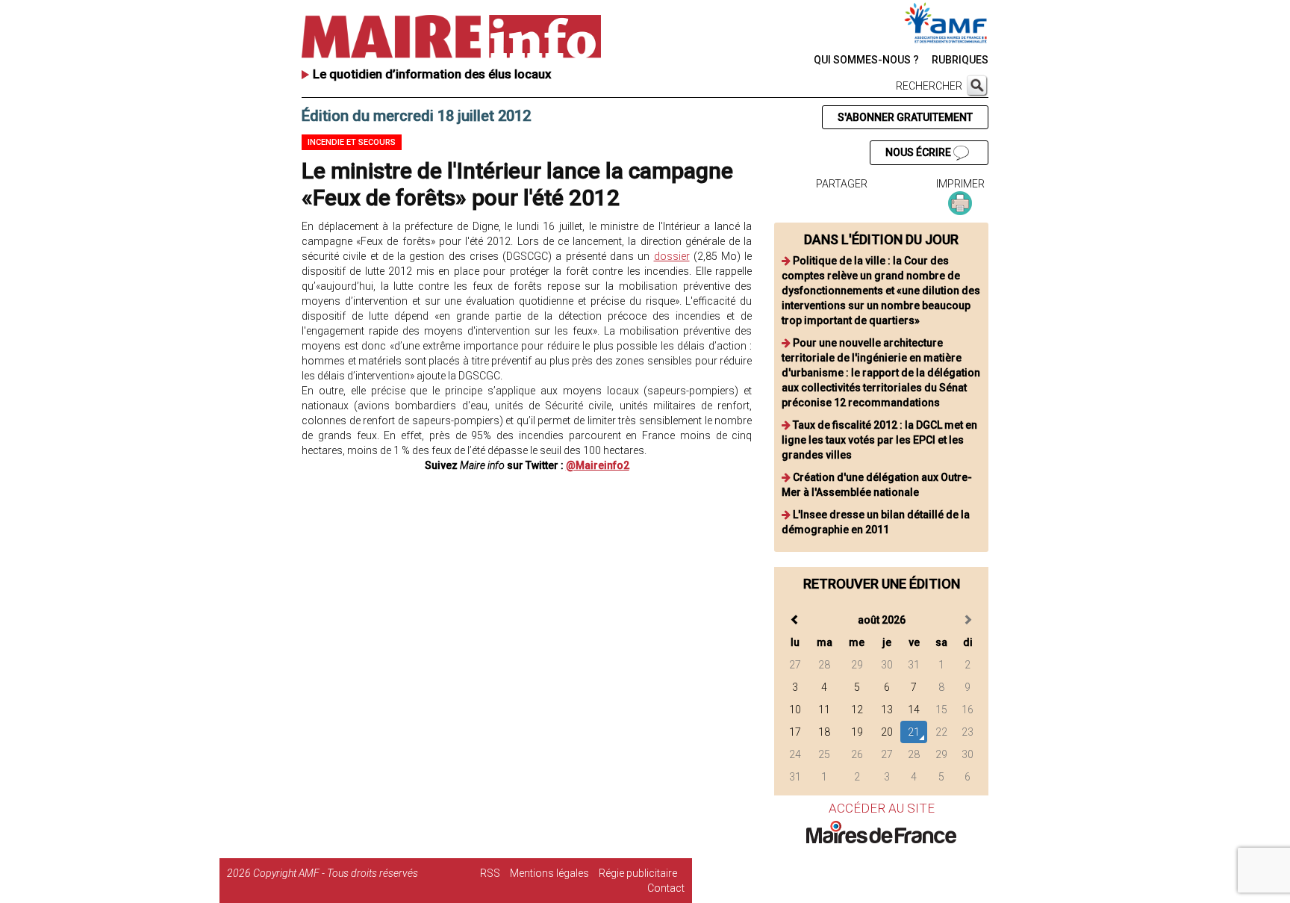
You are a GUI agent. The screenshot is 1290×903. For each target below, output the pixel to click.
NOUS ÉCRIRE (919, 152)
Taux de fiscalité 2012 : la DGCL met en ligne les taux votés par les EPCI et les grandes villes (879, 440)
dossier (672, 256)
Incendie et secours (352, 142)
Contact (666, 888)
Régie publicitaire (638, 873)
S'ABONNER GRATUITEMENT (905, 117)
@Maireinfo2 (597, 465)
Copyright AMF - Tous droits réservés (335, 873)
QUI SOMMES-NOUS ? (866, 60)
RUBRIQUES (960, 60)
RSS (490, 873)
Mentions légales (549, 873)
